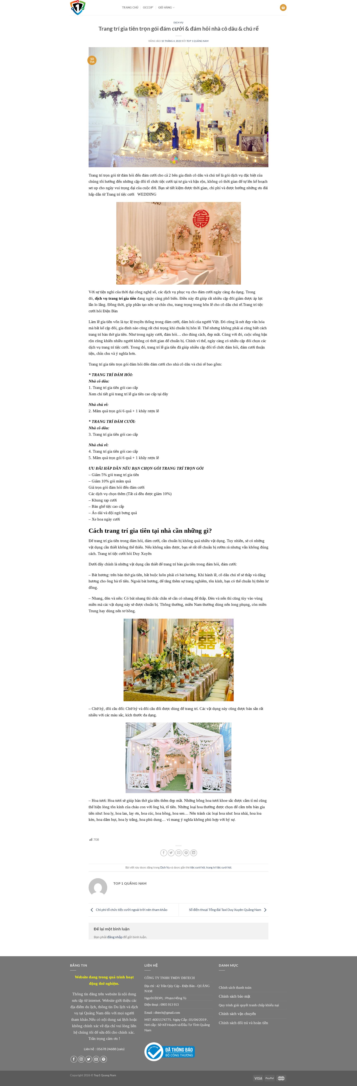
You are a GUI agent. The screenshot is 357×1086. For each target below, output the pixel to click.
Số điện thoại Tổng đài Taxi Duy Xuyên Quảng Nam (225, 910)
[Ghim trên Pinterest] (186, 852)
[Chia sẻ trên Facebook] (163, 852)
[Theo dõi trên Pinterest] (103, 1059)
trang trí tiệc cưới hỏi (218, 867)
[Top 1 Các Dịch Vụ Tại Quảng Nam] (93, 7)
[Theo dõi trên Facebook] (73, 1059)
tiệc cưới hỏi (197, 867)
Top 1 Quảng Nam (197, 41)
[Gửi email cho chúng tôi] (96, 1059)
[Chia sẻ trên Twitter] (171, 852)
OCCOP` (148, 7)
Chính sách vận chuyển (237, 1013)
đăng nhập (115, 937)
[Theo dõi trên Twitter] (88, 1059)
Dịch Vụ (178, 22)
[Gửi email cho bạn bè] (178, 852)
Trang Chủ (130, 7)
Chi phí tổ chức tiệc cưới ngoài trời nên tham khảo (131, 910)
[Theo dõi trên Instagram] (81, 1059)
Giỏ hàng (165, 7)
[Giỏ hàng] (283, 7)
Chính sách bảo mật (234, 996)
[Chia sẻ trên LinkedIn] (193, 852)
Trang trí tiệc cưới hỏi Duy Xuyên (125, 553)
